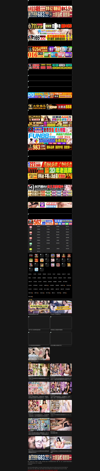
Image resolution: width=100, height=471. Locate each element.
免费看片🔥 (46, 285)
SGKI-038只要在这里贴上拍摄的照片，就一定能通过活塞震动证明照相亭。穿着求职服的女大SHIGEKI (39, 434)
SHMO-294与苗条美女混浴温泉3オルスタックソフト (61, 415)
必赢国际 (39, 277)
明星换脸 (48, 240)
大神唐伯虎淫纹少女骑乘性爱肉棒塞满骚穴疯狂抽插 (61, 451)
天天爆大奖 (35, 289)
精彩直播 (60, 277)
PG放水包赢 (49, 277)
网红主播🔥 (30, 296)
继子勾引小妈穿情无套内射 (34, 329)
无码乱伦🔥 (69, 285)
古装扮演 (38, 237)
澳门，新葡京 (46, 289)
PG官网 (34, 274)
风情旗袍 (38, 240)
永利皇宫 (40, 285)
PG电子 (54, 274)
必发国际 (60, 281)
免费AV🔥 (64, 292)
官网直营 (44, 274)
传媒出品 (38, 245)
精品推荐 (38, 226)
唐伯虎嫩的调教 (54, 433)
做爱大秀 (57, 289)
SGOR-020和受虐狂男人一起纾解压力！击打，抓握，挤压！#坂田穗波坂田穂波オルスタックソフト (61, 398)
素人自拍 (67, 229)
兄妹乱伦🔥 (42, 292)
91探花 (48, 234)
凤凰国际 (44, 277)
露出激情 (48, 243)
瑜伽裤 (58, 240)
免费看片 (52, 289)
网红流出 (57, 234)
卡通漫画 (38, 243)
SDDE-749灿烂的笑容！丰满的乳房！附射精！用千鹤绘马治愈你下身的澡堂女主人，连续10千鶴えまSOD (39, 398)
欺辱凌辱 (38, 234)
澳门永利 (49, 274)
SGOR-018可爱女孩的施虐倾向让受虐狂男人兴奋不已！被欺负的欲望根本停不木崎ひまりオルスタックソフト (61, 380)
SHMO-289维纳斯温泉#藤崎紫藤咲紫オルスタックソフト (39, 379)
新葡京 (29, 277)
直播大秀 (62, 289)
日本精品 (48, 229)
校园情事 (48, 248)
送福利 (69, 274)
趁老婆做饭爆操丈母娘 (33, 314)
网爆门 (67, 243)
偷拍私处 (45, 281)
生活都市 (38, 248)
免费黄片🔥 (63, 285)
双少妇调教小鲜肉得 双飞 (56, 345)
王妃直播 (35, 281)
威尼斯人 (30, 274)
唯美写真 (57, 243)
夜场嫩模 (55, 281)
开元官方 (30, 289)
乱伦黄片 (40, 281)
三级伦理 (38, 229)
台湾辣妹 (38, 231)
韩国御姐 (48, 231)
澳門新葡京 (35, 285)
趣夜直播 (50, 281)
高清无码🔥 (59, 292)
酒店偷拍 (69, 277)
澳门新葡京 (65, 281)
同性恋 (67, 245)
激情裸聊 (57, 285)
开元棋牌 (39, 274)
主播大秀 (30, 281)
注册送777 (64, 274)
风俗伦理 (67, 248)
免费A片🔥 (36, 292)
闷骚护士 (67, 240)
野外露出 (67, 234)
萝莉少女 (67, 226)
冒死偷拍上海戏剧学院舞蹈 (56, 329)
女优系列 (48, 237)
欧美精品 (57, 226)
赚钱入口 (53, 292)
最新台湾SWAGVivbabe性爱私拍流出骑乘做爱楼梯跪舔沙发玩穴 (39, 451)
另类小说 (38, 251)
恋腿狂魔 (67, 237)
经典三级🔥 (30, 292)
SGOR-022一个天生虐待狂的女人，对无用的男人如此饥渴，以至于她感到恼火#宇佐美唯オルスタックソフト (39, 416)
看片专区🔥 (48, 292)
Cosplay (57, 229)
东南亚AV (67, 231)
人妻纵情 (57, 248)
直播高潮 (55, 277)
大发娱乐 (30, 285)
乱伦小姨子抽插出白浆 (33, 361)
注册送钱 (58, 274)
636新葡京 (52, 285)
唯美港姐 (57, 231)
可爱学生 (57, 237)
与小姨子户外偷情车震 (56, 314)
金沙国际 (40, 289)
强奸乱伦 (48, 226)
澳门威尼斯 (68, 289)
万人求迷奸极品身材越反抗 (34, 345)
